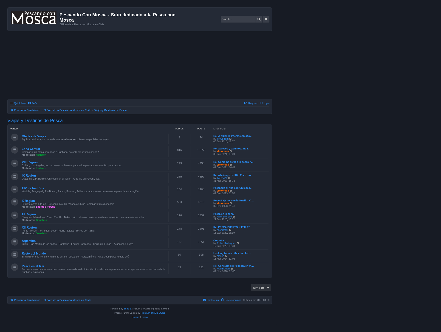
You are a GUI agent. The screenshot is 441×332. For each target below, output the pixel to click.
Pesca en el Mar (33, 266)
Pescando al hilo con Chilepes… (232, 187)
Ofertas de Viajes (34, 136)
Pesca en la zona (223, 213)
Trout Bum (223, 138)
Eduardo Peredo (45, 206)
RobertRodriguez (226, 243)
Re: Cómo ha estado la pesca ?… (233, 161)
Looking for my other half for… (232, 253)
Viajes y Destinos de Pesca (35, 120)
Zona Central (31, 149)
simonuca (223, 151)
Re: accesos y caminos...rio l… (231, 148)
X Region (28, 201)
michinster (222, 230)
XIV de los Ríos (33, 188)
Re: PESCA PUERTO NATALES (231, 227)
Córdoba (218, 240)
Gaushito (41, 220)
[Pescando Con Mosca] (34, 16)
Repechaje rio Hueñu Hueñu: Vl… (233, 200)
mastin (220, 256)
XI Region (29, 214)
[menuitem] (32, 103)
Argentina (29, 241)
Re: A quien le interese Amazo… (232, 136)
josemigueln (223, 268)
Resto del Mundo (34, 253)
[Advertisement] (145, 66)
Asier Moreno (224, 216)
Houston (41, 154)
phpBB (127, 308)
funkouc (41, 168)
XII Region (29, 227)
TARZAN (222, 178)
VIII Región (30, 162)
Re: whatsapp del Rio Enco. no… (233, 175)
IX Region (29, 175)
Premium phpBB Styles (153, 313)
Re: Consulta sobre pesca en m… (233, 265)
